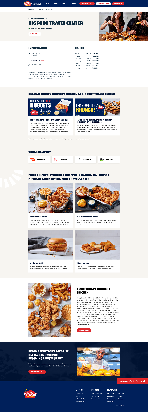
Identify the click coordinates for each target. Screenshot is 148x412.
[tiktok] (144, 381)
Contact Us (79, 393)
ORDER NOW (118, 3)
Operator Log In (96, 393)
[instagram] (134, 381)
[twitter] (137, 381)
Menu (120, 396)
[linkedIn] (141, 381)
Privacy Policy (80, 399)
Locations (121, 393)
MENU (56, 3)
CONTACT (65, 3)
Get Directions (35, 60)
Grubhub (110, 396)
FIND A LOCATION (87, 3)
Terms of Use (80, 402)
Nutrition (121, 399)
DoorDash (110, 393)
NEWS (74, 3)
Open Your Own (37, 372)
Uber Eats (110, 402)
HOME (48, 3)
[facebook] (131, 381)
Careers (78, 396)
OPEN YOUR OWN (103, 3)
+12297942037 (36, 65)
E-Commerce (95, 396)
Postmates (111, 399)
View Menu (34, 34)
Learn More (84, 330)
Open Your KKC (96, 399)
